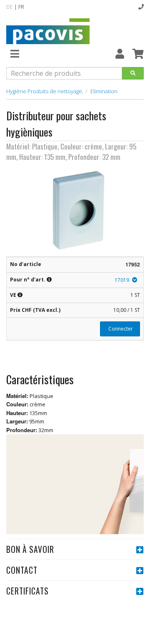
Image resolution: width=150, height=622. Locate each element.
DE (9, 6)
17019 (122, 280)
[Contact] (141, 6)
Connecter (120, 328)
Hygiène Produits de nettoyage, (44, 91)
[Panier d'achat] (138, 53)
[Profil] (119, 53)
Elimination (104, 91)
